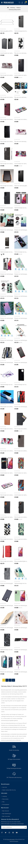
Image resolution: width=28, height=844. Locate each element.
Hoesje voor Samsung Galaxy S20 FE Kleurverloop (12, 318)
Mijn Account (5, 810)
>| (13, 680)
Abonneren (25, 827)
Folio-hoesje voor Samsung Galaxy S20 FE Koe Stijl (12, 539)
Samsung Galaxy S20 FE (15, 9)
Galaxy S (18, 7)
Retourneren (5, 799)
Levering (4, 796)
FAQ (3, 801)
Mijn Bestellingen (6, 813)
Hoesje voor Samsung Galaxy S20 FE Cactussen (12, 340)
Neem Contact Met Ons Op (9, 790)
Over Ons (4, 787)
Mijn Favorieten (6, 816)
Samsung (12, 7)
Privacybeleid (5, 804)
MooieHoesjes (11, 839)
